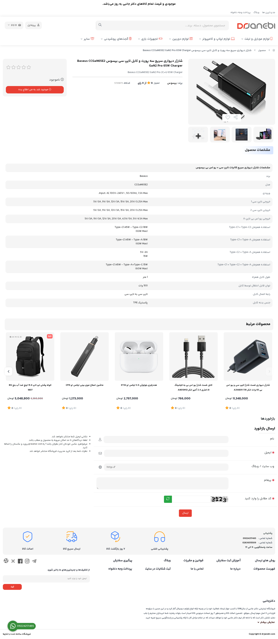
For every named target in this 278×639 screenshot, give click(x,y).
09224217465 (249, 538)
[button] (269, 371)
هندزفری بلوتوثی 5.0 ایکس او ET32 (139, 385)
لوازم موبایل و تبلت (257, 39)
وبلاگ (256, 12)
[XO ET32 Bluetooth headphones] (139, 356)
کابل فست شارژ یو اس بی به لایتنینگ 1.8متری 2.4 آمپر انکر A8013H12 (193, 387)
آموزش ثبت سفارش (228, 560)
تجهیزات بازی (150, 39)
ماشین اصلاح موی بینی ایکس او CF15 (84, 385)
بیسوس (172, 83)
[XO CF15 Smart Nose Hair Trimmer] (84, 356)
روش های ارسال (265, 560)
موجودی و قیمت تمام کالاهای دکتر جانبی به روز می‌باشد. (139, 4)
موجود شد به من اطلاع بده (33, 90)
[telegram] (34, 562)
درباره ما (235, 569)
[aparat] (6, 561)
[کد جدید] (168, 499)
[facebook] (20, 562)
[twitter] (13, 562)
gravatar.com (35, 444)
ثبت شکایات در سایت (158, 569)
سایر (87, 39)
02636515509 (249, 543)
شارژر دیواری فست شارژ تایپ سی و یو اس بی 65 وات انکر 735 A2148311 (248, 387)
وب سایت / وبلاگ (263, 466)
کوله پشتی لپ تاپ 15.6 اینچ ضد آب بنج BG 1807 (30, 387)
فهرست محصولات (264, 569)
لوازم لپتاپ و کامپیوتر (216, 39)
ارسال (185, 513)
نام (272, 438)
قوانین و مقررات (193, 560)
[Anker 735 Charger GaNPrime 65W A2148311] (248, 356)
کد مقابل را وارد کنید (258, 498)
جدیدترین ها (268, 12)
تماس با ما (197, 569)
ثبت (12, 587)
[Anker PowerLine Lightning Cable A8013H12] (193, 356)
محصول (262, 50)
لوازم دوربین (180, 39)
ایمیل (267, 452)
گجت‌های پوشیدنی (116, 39)
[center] (100, 25)
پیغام (267, 480)
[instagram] (27, 562)
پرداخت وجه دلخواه (241, 12)
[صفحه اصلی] (274, 50)
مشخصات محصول (257, 150)
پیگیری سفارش (122, 560)
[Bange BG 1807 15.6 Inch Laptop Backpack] (30, 356)
